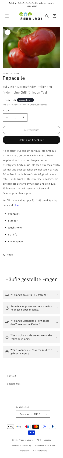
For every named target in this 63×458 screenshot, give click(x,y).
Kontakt (11, 375)
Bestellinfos (13, 383)
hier (17, 205)
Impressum (24, 450)
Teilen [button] (9, 254)
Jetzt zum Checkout (31, 140)
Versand (17, 105)
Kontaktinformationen (45, 445)
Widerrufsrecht (40, 450)
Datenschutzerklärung (21, 445)
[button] (7, 16)
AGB (39, 440)
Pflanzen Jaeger (26, 440)
